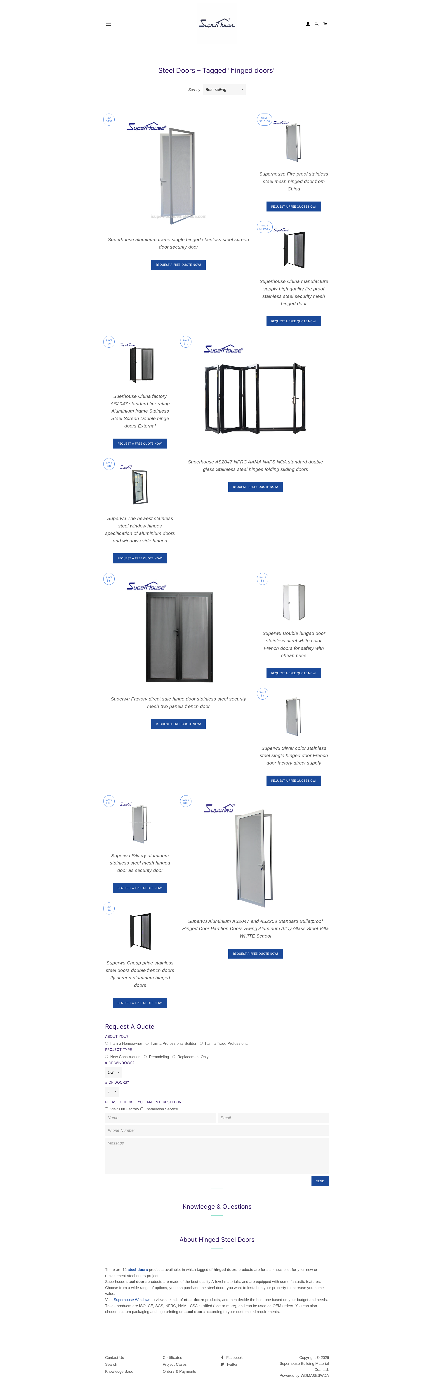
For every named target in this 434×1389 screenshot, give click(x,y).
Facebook (234, 1358)
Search (111, 1364)
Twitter (231, 1364)
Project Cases (175, 1364)
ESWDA (322, 1375)
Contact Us (114, 1358)
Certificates (172, 1358)
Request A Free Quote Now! (178, 264)
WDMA (307, 1375)
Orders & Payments (179, 1371)
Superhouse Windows (132, 1300)
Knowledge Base (119, 1371)
